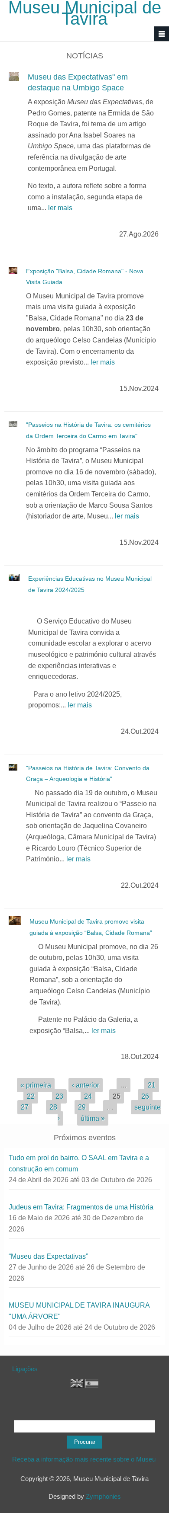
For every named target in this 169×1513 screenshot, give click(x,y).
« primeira (35, 1085)
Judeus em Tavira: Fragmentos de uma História (81, 1207)
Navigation (161, 34)
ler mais (60, 207)
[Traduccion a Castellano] (91, 1385)
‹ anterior (85, 1085)
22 (31, 1096)
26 (145, 1096)
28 (53, 1107)
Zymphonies (103, 1496)
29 (82, 1107)
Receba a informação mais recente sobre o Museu (84, 1459)
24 (88, 1096)
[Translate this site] (77, 1385)
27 (25, 1107)
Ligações (25, 1368)
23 (59, 1096)
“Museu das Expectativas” (48, 1256)
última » (93, 1118)
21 (152, 1085)
